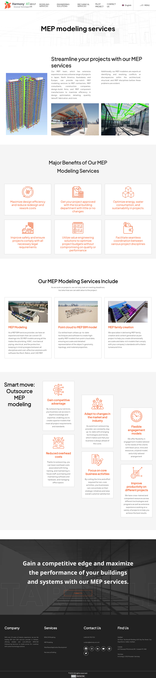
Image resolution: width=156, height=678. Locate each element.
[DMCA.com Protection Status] (78, 676)
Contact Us (78, 593)
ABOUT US (33, 5)
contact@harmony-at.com (91, 642)
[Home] (17, 5)
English (128, 5)
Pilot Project (99, 5)
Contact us (111, 5)
